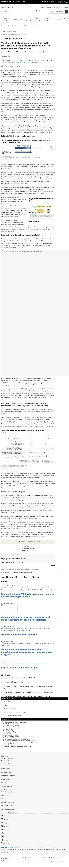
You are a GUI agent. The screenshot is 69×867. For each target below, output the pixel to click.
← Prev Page (25, 546)
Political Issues (8, 569)
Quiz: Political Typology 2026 (13, 682)
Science (3, 798)
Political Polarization (25, 569)
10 (25, 548)
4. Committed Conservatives (12, 728)
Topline (6, 705)
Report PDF (7, 702)
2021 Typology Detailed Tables (12, 715)
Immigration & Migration (8, 775)
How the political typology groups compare (15, 712)
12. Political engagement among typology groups (17, 739)
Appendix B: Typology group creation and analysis (18, 746)
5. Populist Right (9, 729)
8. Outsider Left (9, 733)
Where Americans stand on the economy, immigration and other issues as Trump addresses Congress (26, 652)
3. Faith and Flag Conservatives (13, 726)
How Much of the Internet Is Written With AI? (19, 678)
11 (26, 548)
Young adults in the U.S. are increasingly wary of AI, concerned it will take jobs (28, 687)
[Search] (66, 11)
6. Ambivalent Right (10, 731)
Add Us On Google (6, 56)
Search (38, 11)
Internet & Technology (7, 802)
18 (33, 548)
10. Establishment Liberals (12, 736)
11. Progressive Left (10, 738)
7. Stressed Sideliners (10, 732)
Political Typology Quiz (10, 708)
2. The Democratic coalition (12, 725)
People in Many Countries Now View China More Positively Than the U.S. (28, 692)
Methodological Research (8, 809)
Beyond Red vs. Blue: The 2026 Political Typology (24, 62)
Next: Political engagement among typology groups (28, 541)
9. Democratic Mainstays (11, 735)
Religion (3, 782)
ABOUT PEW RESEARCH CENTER (9, 847)
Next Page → (25, 550)
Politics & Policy (5, 769)
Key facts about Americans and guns (20, 667)
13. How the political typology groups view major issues (19, 740)
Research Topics (6, 19)
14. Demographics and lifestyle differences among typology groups (22, 742)
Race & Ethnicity (6, 779)
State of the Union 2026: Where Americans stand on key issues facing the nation (28, 595)
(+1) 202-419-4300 (6, 763)
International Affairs (6, 772)
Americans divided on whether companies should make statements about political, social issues (26, 618)
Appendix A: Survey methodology (13, 745)
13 (29, 548)
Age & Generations (6, 786)
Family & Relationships (7, 792)
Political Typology (35, 569)
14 (31, 548)
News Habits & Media (7, 805)
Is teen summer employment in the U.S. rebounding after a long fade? (26, 696)
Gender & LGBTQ (6, 789)
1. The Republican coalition (12, 724)
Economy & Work (6, 795)
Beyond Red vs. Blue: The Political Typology (14, 34)
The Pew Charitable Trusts (58, 851)
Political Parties (16, 569)
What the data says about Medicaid (19, 634)
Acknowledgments (9, 743)
